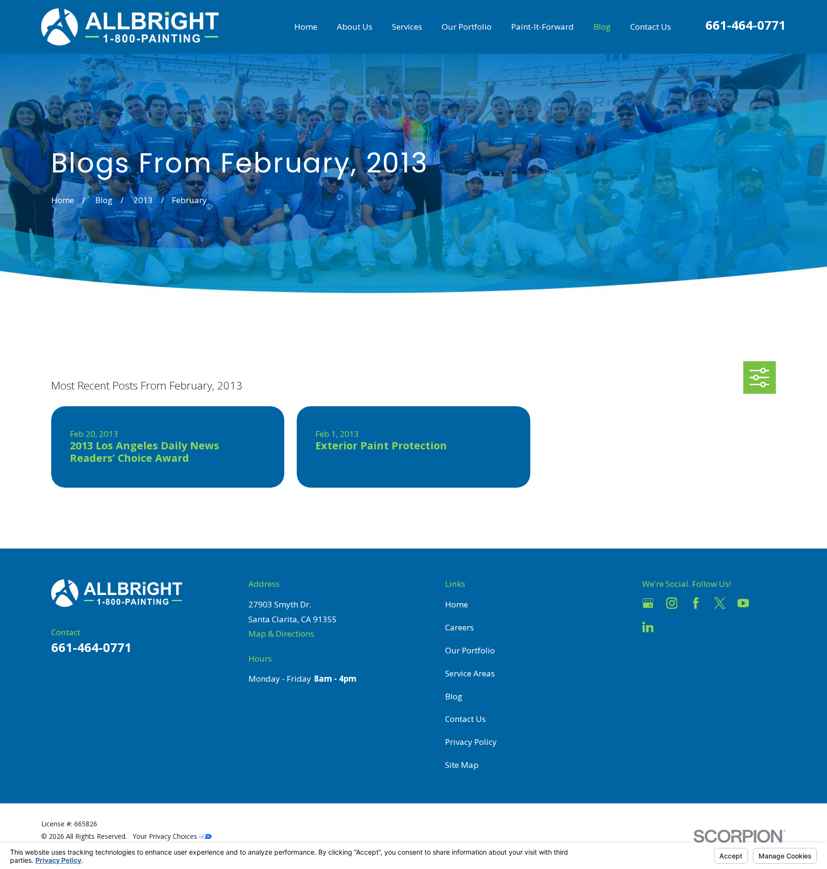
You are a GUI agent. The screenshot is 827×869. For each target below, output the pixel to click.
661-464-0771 (745, 25)
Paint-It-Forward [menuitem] (542, 26)
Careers (459, 627)
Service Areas (470, 673)
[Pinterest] (672, 627)
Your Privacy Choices (166, 836)
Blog (453, 696)
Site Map (462, 764)
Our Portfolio (470, 650)
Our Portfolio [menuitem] (467, 26)
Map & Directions (281, 633)
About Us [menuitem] (354, 26)
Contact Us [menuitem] (650, 26)
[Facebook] (696, 603)
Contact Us (465, 718)
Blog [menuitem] (602, 26)
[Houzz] (767, 603)
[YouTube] (743, 603)
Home (456, 604)
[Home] (130, 27)
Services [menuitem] (407, 26)
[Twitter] (720, 603)
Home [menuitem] (305, 26)
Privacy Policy (471, 741)
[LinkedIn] (648, 627)
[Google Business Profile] (648, 603)
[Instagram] (672, 603)
